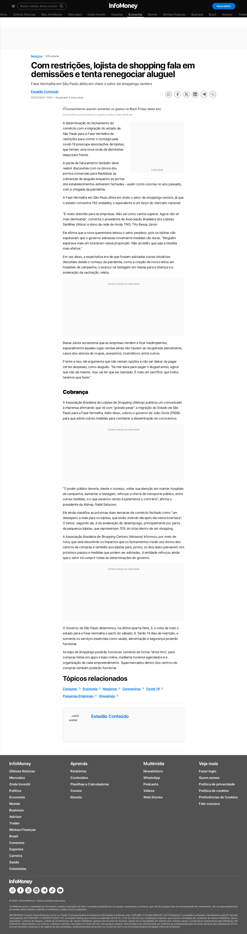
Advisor (227, 14)
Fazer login (207, 771)
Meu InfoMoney (51, 14)
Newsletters (224, 6)
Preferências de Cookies (218, 797)
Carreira (15, 856)
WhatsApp (151, 778)
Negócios (37, 56)
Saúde (14, 862)
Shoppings (107, 696)
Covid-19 (153, 689)
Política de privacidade (217, 784)
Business (197, 14)
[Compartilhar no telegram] (204, 94)
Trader (14, 823)
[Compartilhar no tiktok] (52, 890)
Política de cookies (214, 791)
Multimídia (153, 763)
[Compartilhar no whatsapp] (168, 94)
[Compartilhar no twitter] (186, 94)
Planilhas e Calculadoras (89, 784)
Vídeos (148, 791)
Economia (135, 14)
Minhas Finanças (174, 14)
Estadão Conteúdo (45, 92)
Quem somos (209, 778)
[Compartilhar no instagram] (12, 890)
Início (3, 14)
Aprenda (79, 763)
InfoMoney (20, 763)
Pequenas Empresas (78, 696)
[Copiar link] (213, 94)
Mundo (152, 14)
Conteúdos (79, 778)
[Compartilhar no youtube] (60, 890)
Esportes (16, 849)
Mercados (75, 14)
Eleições (117, 14)
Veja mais (208, 763)
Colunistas (17, 869)
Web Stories (153, 797)
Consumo (70, 689)
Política (15, 791)
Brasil (212, 14)
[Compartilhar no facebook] (177, 94)
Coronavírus (131, 689)
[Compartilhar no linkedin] (195, 94)
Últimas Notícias (24, 14)
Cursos (76, 791)
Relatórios (78, 771)
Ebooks (76, 797)
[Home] (123, 6)
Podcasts (150, 784)
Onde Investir (97, 14)
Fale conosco (209, 804)
